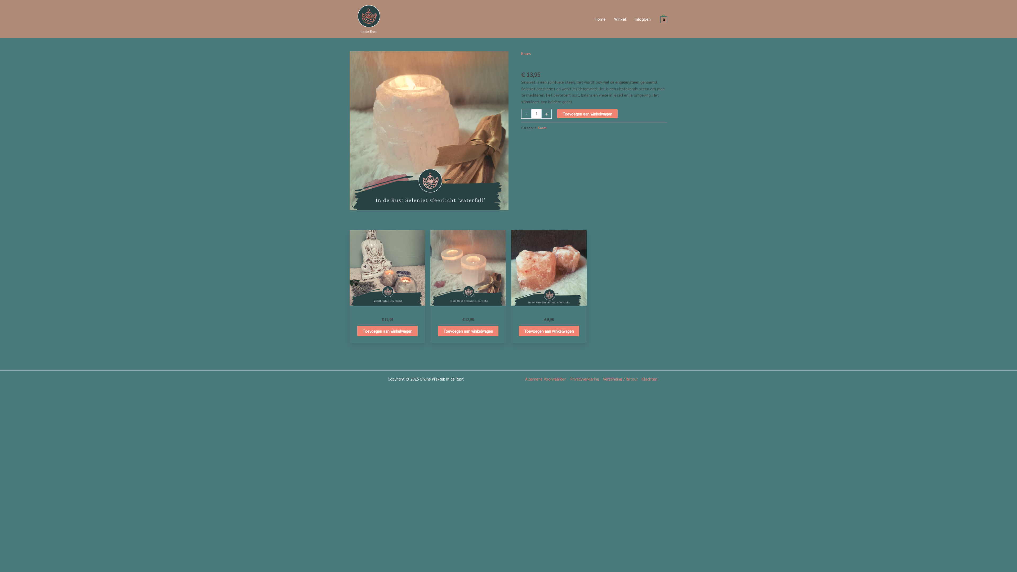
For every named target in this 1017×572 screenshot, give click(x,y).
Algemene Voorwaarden (546, 378)
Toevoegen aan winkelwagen (587, 113)
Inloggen (643, 19)
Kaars (526, 53)
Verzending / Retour (620, 378)
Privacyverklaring (584, 378)
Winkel (620, 19)
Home (600, 19)
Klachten (649, 378)
